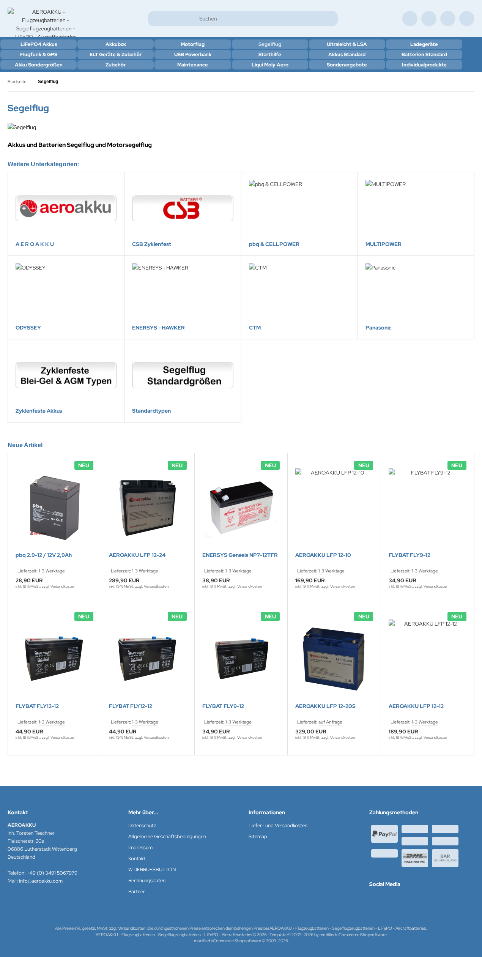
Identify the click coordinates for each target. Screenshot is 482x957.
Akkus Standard (346, 54)
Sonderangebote (347, 64)
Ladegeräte (424, 44)
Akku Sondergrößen (39, 64)
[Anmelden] (428, 18)
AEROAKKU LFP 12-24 (137, 555)
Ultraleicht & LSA (347, 44)
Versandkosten (62, 586)
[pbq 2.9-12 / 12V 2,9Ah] (54, 507)
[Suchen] (330, 18)
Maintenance (192, 64)
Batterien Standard (424, 54)
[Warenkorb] (447, 18)
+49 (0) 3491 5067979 (52, 873)
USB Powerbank (192, 54)
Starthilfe (269, 54)
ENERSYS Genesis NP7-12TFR (240, 555)
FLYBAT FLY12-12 (37, 706)
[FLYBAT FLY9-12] (427, 507)
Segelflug (269, 44)
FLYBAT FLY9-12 (409, 555)
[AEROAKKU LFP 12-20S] (334, 658)
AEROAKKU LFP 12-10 (323, 555)
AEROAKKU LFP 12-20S (325, 706)
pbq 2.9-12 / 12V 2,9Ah (44, 555)
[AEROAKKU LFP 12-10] (334, 507)
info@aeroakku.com (41, 881)
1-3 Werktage (52, 571)
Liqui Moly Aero (270, 64)
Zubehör (116, 64)
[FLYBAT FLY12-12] (54, 658)
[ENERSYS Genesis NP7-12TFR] (241, 507)
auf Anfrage (330, 722)
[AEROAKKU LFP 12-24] (148, 507)
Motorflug (193, 44)
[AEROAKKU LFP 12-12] (427, 658)
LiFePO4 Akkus (38, 44)
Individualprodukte (424, 64)
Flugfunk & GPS (38, 54)
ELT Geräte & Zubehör (116, 54)
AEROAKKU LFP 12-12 (416, 706)
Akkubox (116, 44)
